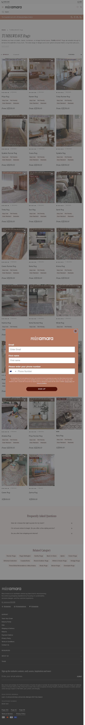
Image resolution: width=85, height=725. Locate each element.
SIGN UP (42, 389)
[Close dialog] (75, 331)
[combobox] (13, 371)
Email (11, 344)
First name (14, 355)
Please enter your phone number (25, 366)
